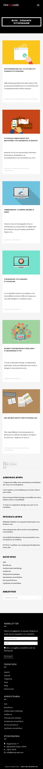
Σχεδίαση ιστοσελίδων (30, 99)
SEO (4, 562)
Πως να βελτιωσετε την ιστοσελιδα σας (20, 418)
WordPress (7, 565)
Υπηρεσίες (8, 679)
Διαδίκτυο (7, 571)
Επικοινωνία (9, 689)
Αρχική (6, 672)
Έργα (6, 682)
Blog (6, 685)
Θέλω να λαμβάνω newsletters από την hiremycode (19, 649)
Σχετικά (7, 675)
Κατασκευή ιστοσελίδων (13, 168)
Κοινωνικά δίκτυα (10, 580)
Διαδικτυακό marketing (12, 99)
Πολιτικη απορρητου (29, 767)
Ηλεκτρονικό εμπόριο (11, 574)
